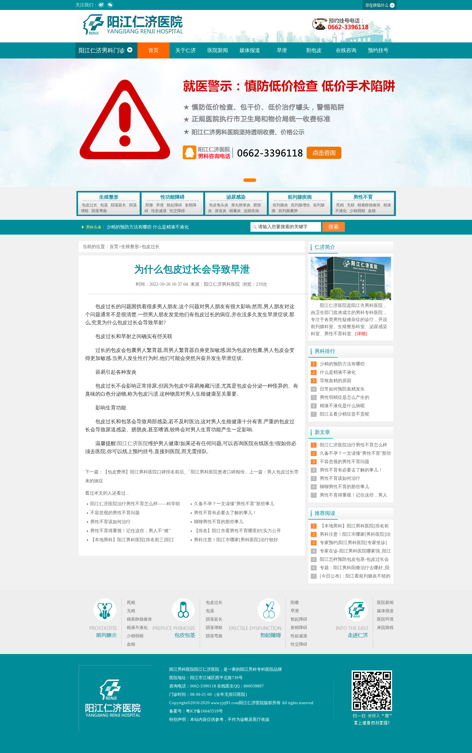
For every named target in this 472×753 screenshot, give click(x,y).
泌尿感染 (236, 197)
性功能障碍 (173, 197)
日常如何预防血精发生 (342, 389)
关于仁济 (185, 50)
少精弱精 (357, 211)
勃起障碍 (174, 205)
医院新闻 (217, 50)
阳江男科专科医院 (257, 669)
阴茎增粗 (214, 627)
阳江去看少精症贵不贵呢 (344, 414)
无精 (350, 205)
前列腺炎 (280, 205)
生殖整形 (108, 197)
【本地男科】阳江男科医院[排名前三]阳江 (132, 539)
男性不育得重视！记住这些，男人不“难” (130, 530)
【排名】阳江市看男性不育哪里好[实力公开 (237, 530)
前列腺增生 (300, 205)
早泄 (282, 50)
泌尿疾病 (251, 211)
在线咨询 (346, 50)
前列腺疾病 (300, 197)
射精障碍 (299, 627)
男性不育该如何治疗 (110, 521)
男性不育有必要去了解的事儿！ (225, 512)
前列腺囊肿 (288, 211)
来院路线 (385, 627)
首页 (153, 50)
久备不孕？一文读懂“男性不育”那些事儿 (234, 503)
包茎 (104, 205)
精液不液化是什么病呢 (342, 405)
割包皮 (314, 50)
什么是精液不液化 (171, 227)
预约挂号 (378, 50)
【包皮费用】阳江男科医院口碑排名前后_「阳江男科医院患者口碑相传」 (176, 472)
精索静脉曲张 (368, 205)
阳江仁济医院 (132, 443)
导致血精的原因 (335, 380)
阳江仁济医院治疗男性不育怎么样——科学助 (135, 503)
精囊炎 (235, 211)
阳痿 (149, 205)
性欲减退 (159, 211)
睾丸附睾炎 (240, 205)
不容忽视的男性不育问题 (115, 512)
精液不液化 (137, 627)
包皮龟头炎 (218, 205)
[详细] (361, 333)
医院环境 (385, 619)
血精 (372, 211)
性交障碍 (177, 211)
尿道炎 (220, 211)
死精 (340, 205)
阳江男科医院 (181, 669)
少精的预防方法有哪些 (129, 227)
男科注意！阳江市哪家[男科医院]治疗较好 (236, 539)
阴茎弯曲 (99, 211)
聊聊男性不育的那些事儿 (218, 521)
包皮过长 (89, 205)
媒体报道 (250, 50)
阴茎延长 (118, 205)
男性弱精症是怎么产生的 (344, 397)
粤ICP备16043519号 (204, 711)
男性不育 (363, 197)
